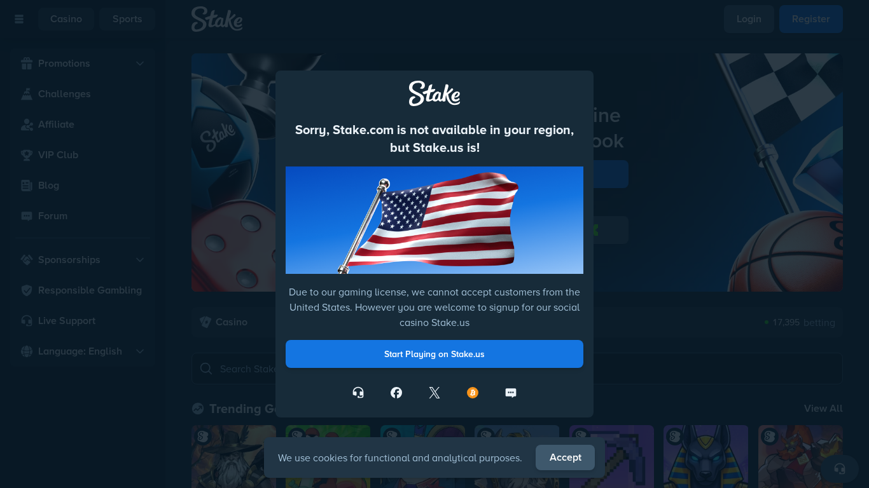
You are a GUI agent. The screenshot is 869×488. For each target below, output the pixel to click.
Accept (565, 457)
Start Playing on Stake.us (434, 354)
